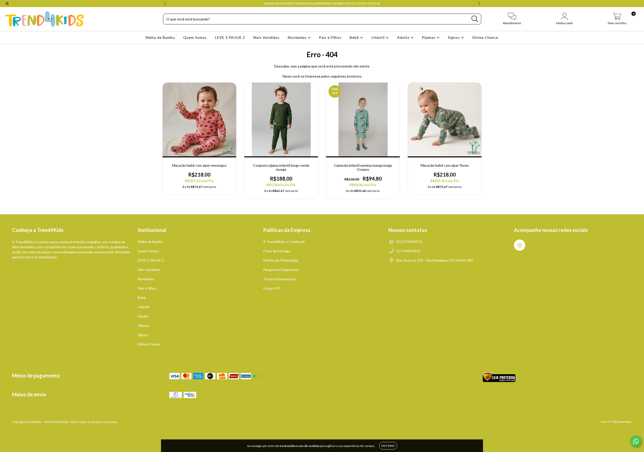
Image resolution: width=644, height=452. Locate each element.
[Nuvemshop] (616, 422)
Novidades (298, 37)
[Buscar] (475, 19)
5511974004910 (409, 241)
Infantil (378, 37)
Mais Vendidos (266, 37)
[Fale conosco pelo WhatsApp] (635, 441)
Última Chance (485, 37)
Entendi (388, 445)
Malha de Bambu (160, 37)
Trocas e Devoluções (279, 279)
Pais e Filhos (330, 37)
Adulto (404, 37)
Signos (454, 37)
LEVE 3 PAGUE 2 (230, 37)
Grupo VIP (271, 288)
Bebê (355, 37)
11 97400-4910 (408, 251)
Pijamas (429, 37)
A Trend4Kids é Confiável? (284, 241)
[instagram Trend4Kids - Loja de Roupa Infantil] (7, 3)
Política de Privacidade (280, 260)
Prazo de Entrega (276, 251)
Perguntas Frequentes (281, 269)
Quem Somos (195, 37)
